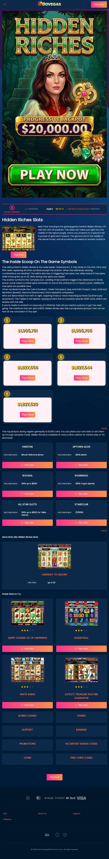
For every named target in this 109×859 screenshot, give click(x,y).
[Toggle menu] (4, 4)
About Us (42, 813)
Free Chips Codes (81, 757)
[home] (49, 7)
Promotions (28, 743)
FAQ (5, 813)
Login (27, 757)
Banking (81, 729)
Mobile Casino (27, 715)
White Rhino (27, 694)
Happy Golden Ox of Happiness (27, 637)
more (104, 428)
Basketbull (81, 637)
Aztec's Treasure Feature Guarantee (81, 696)
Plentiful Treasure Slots (47, 209)
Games (81, 715)
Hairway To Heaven (54, 574)
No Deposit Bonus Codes (81, 743)
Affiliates (7, 819)
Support (27, 729)
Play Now (99, 4)
